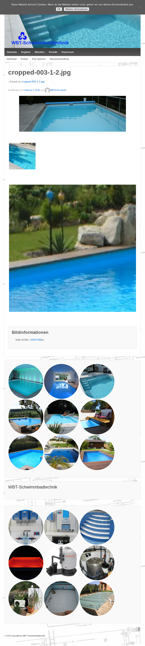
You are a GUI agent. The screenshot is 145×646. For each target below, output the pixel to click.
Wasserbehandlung (59, 59)
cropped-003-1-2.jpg (33, 81)
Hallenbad (12, 59)
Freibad (24, 59)
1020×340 (35, 339)
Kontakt (53, 52)
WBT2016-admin (58, 90)
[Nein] (140, 7)
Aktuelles (39, 52)
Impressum (68, 52)
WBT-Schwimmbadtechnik (32, 487)
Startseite (12, 52)
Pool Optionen (39, 59)
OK (59, 9)
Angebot (25, 52)
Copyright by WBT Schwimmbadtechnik (28, 636)
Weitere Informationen (76, 9)
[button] (22, 156)
